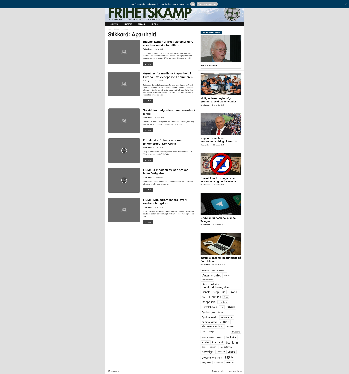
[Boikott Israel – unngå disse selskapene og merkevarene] (221, 164)
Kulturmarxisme (209, 322)
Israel (230, 307)
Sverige (208, 352)
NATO (204, 332)
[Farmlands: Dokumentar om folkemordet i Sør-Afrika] (124, 150)
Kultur (154, 24)
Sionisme (213, 347)
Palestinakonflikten (208, 337)
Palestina (236, 332)
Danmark (227, 275)
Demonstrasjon (207, 280)
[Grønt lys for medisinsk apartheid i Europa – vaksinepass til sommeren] (124, 84)
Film (204, 297)
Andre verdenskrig (218, 271)
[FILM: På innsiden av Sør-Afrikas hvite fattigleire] (124, 180)
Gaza (226, 297)
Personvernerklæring (235, 371)
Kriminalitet (227, 317)
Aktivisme (205, 271)
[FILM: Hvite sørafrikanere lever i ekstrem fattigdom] (124, 210)
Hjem (109, 29)
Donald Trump (210, 292)
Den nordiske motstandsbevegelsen (216, 285)
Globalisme (223, 302)
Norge (211, 332)
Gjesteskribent (206, 145)
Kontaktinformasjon (218, 371)
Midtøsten (230, 326)
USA (229, 357)
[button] (240, 24)
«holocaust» (218, 363)
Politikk (231, 337)
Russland (217, 342)
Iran (221, 307)
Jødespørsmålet (212, 312)
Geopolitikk (209, 302)
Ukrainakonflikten (212, 357)
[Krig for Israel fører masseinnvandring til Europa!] (221, 124)
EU (223, 292)
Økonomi (230, 363)
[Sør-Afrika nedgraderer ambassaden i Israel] (124, 120)
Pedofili (220, 337)
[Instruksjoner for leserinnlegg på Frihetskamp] (221, 244)
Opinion (141, 24)
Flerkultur (215, 297)
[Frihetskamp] (174, 13)
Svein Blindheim (209, 65)
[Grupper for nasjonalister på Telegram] (221, 204)
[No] (345, 4)
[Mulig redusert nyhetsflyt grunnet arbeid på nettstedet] (221, 84)
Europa (232, 292)
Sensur (204, 347)
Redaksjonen (147, 49)
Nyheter (114, 24)
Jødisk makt (210, 317)
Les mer (148, 64)
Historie (128, 24)
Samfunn (232, 342)
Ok (193, 4)
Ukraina (231, 352)
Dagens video (211, 275)
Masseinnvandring (212, 326)
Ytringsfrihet (206, 362)
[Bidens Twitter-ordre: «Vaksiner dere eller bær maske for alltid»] (124, 52)
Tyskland (221, 352)
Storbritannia (226, 347)
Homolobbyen (209, 307)
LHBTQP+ (224, 322)
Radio (205, 342)
